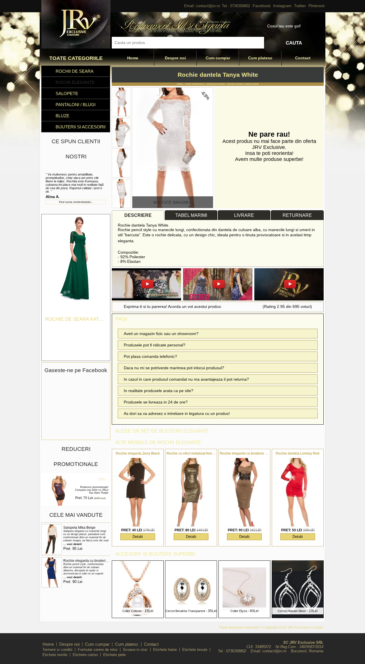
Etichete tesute (194, 649)
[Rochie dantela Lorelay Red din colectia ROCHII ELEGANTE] (297, 492)
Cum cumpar (218, 58)
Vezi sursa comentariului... (76, 201)
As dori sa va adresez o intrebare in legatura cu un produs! (177, 413)
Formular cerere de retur (97, 649)
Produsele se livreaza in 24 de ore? (156, 402)
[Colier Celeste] (137, 616)
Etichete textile (54, 655)
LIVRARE (244, 215)
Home (132, 58)
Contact (303, 58)
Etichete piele (114, 655)
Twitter (300, 5)
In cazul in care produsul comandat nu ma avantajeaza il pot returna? (186, 379)
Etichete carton (85, 655)
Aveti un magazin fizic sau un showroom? (161, 333)
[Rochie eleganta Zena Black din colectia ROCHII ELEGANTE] (137, 492)
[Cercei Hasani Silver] (297, 616)
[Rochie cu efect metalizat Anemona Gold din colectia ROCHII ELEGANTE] (191, 492)
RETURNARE (297, 215)
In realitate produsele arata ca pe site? (158, 390)
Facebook (262, 5)
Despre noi (175, 58)
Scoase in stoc (135, 649)
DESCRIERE (138, 215)
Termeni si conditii (57, 649)
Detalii (138, 536)
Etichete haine (165, 649)
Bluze (62, 115)
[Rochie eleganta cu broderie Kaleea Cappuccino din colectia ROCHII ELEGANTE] (244, 492)
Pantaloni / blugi (76, 104)
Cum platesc (260, 58)
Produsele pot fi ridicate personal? (154, 345)
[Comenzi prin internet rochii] (75, 47)
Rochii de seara (75, 71)
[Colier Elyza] (244, 616)
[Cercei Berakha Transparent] (191, 616)
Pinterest (317, 5)
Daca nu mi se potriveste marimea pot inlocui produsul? (174, 368)
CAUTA (294, 43)
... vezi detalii (72, 544)
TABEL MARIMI (191, 215)
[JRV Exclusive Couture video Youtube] (146, 285)
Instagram (282, 5)
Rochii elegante (75, 82)
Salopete (67, 93)
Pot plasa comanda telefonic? (150, 356)
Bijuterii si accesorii (81, 126)
